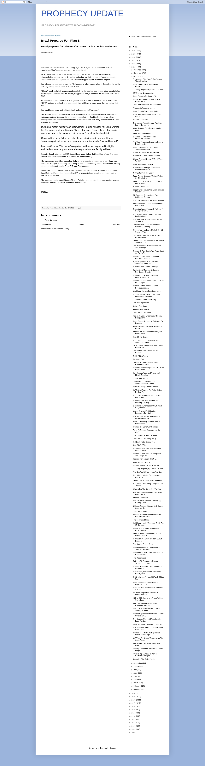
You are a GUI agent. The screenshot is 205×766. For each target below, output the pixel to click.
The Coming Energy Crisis (143, 544)
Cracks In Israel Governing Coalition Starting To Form (147, 609)
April (135, 680)
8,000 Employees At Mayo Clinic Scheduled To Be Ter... (145, 263)
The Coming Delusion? (142, 313)
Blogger (113, 748)
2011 (134, 723)
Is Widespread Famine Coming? (145, 267)
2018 (134, 700)
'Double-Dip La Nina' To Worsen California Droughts (145, 655)
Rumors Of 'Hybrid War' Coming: (145, 427)
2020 (134, 693)
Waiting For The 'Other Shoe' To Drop (147, 489)
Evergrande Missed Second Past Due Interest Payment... (147, 124)
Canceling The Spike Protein (144, 659)
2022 (134, 64)
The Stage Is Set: (139, 558)
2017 (134, 703)
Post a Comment (51, 220)
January (136, 689)
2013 (134, 716)
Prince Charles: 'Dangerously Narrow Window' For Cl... (147, 535)
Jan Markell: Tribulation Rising (144, 300)
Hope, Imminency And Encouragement (147, 624)
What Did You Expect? (141, 462)
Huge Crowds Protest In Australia (145, 111)
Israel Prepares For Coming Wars (145, 96)
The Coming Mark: (140, 511)
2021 (134, 67)
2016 (134, 706)
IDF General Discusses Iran (143, 93)
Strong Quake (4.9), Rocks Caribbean (147, 481)
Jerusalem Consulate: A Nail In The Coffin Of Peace (146, 236)
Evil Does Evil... (139, 359)
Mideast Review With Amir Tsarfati (146, 465)
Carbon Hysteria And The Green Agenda (148, 200)
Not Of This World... (140, 356)
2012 (134, 719)
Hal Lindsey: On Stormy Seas (144, 442)
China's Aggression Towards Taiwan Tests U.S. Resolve (147, 548)
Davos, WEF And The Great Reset (146, 153)
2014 (134, 713)
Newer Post (46, 225)
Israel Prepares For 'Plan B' (143, 164)
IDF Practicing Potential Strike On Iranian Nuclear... (145, 594)
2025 (134, 54)
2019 (134, 697)
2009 (134, 729)
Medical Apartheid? (140, 120)
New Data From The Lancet (143, 173)
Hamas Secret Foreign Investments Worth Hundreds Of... (146, 169)
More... (44, 192)
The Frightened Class (141, 520)
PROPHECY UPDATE (82, 13)
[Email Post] (79, 208)
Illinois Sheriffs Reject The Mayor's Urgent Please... (146, 529)
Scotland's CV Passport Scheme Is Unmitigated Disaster (146, 271)
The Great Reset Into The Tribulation (147, 105)
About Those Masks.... (141, 498)
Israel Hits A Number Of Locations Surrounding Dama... (145, 148)
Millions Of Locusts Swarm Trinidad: (146, 156)
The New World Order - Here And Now (147, 472)
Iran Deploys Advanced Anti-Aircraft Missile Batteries (146, 374)
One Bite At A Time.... (141, 445)
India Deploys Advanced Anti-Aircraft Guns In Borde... (147, 449)
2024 (134, 57)
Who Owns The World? (142, 134)
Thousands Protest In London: (144, 108)
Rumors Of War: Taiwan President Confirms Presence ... (146, 257)
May (135, 676)
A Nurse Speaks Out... (141, 187)
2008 (134, 732)
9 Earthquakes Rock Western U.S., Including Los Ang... (146, 402)
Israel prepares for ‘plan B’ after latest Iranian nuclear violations (79, 46)
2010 (134, 726)
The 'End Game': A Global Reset (145, 435)
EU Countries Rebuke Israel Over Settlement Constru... (145, 196)
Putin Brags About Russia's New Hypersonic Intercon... (145, 604)
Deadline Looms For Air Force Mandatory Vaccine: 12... (144, 138)
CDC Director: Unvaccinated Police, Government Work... (146, 417)
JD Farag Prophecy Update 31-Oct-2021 (148, 90)
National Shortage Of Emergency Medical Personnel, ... (145, 276)
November (137, 73)
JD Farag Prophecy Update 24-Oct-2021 (148, 469)
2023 (134, 60)
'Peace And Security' (141, 378)
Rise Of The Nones (140, 337)
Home (81, 225)
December (137, 70)
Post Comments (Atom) (60, 229)
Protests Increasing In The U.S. (144, 459)
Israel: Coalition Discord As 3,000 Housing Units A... (145, 287)
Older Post (116, 225)
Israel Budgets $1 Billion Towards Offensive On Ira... (145, 583)
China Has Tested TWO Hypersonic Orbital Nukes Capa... (146, 634)
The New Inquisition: (141, 303)
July (135, 670)
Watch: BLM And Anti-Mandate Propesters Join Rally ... (144, 412)
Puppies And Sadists (141, 309)
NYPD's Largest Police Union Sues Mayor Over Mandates (146, 295)
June (135, 673)
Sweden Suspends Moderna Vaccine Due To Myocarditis (147, 516)
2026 (134, 51)
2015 (134, 710)
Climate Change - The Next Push (145, 387)
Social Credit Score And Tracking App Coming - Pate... (147, 502)
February (137, 686)
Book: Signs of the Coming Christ (143, 36)
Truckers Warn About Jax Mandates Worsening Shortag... (146, 226)
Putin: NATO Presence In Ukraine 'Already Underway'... (145, 562)
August (136, 667)
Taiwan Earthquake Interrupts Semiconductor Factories (144, 382)
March (136, 683)
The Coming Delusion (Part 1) (144, 439)
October (136, 76)
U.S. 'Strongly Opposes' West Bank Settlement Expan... (146, 341)
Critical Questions (140, 306)
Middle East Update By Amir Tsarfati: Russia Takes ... (147, 100)
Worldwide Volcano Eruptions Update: (147, 291)
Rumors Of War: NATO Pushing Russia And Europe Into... (147, 455)
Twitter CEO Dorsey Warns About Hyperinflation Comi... (145, 364)
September (137, 663)
